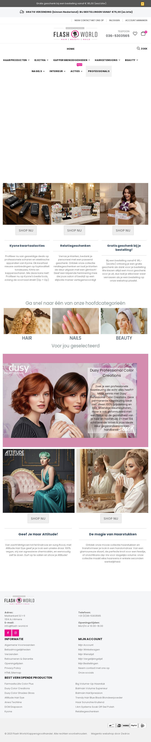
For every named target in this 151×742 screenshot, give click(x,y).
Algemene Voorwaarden (20, 645)
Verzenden (11, 654)
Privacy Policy (13, 668)
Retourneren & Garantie (19, 659)
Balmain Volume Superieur (92, 688)
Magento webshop (102, 733)
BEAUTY (124, 338)
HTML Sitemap (13, 672)
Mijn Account (85, 645)
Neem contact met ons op (89, 20)
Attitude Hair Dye (14, 697)
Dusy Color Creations (17, 688)
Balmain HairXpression (89, 693)
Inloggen (114, 20)
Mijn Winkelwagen (89, 649)
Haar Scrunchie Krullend (90, 702)
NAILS (75, 338)
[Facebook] (8, 633)
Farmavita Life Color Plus (19, 683)
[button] (135, 34)
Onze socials (86, 672)
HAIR (27, 338)
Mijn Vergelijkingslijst (90, 659)
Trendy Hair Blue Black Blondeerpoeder (99, 697)
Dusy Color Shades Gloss (19, 693)
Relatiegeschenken (87, 711)
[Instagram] (15, 633)
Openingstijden (14, 663)
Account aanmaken (136, 20)
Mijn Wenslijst (86, 654)
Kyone (8, 711)
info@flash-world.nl (16, 626)
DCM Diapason (13, 707)
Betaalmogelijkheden (18, 649)
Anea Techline (13, 702)
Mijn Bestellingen (88, 663)
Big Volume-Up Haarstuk (90, 683)
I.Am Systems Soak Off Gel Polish (95, 707)
